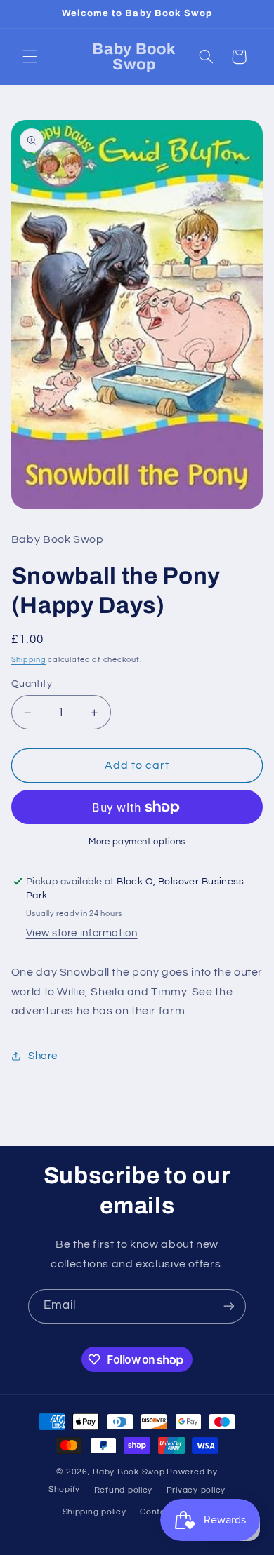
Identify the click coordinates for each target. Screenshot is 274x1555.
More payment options (137, 842)
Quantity (31, 684)
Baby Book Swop (128, 1472)
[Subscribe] (229, 1306)
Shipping (28, 660)
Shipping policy (94, 1512)
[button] (29, 57)
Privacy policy (196, 1490)
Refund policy (123, 1490)
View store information (82, 933)
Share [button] (43, 1056)
